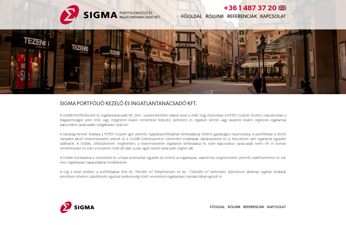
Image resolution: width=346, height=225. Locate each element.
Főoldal (191, 16)
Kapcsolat (273, 16)
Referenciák (242, 16)
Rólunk (214, 16)
